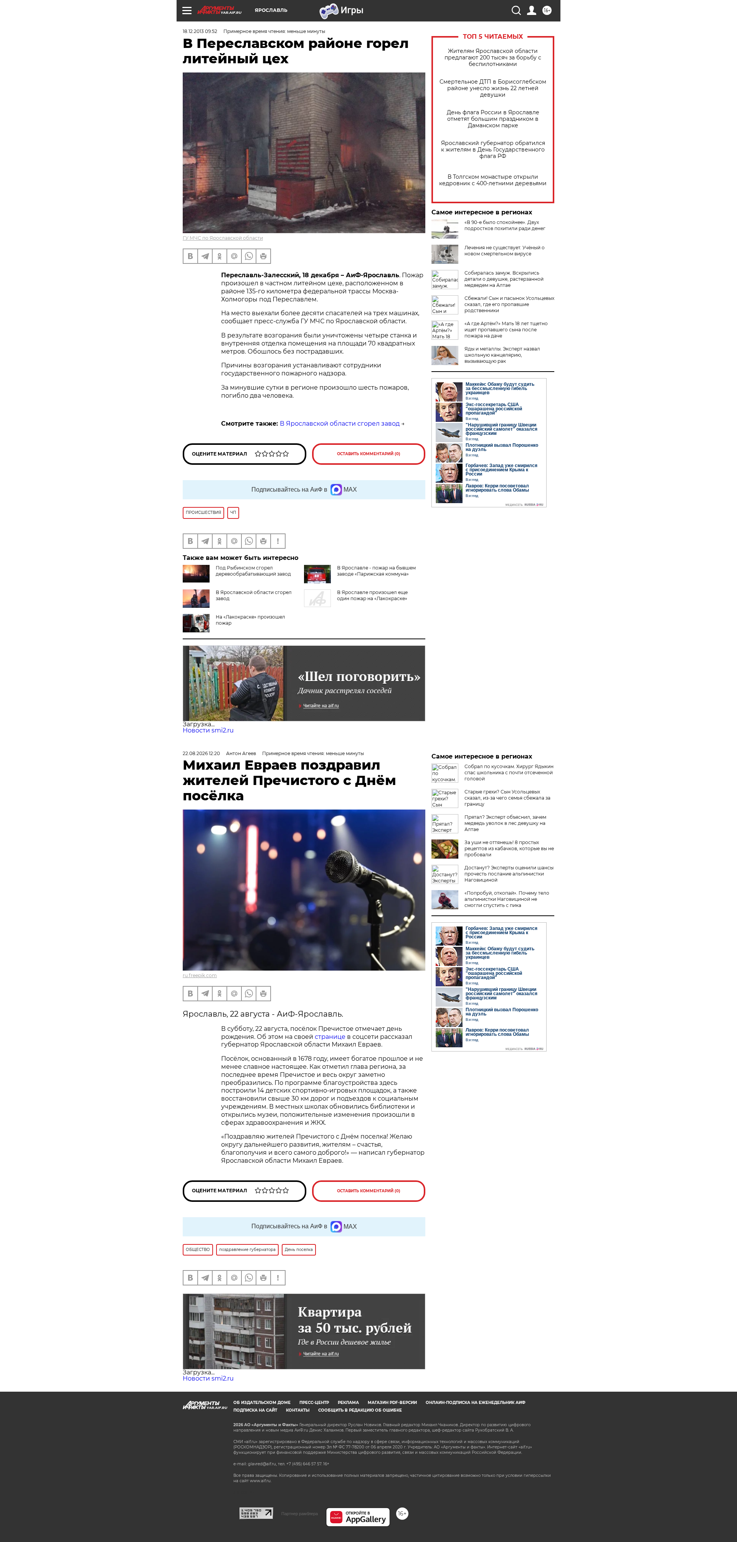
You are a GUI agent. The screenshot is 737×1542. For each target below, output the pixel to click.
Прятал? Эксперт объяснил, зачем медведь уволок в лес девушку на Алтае (505, 823)
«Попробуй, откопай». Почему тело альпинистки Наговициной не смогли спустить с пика (506, 899)
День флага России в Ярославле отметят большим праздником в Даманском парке (493, 119)
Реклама (348, 1402)
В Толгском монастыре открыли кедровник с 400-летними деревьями (493, 180)
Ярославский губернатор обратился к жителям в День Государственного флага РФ (493, 150)
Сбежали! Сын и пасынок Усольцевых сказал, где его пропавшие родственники (509, 304)
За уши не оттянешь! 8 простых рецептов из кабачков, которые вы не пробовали (509, 848)
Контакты (297, 1410)
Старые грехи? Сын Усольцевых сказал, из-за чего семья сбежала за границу (507, 798)
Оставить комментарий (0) (368, 453)
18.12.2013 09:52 (200, 31)
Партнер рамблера (299, 1513)
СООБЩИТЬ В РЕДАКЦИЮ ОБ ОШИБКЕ (360, 1410)
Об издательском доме (262, 1402)
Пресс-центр (314, 1402)
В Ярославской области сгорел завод (340, 423)
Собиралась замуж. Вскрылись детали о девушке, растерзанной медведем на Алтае (504, 279)
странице (330, 1036)
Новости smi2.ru (208, 730)
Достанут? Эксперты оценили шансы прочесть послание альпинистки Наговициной (509, 874)
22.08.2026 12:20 (201, 753)
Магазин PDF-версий (392, 1402)
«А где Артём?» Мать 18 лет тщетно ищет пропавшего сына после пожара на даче (506, 330)
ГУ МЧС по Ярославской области (223, 238)
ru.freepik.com (200, 975)
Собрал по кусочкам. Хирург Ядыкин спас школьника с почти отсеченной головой (509, 773)
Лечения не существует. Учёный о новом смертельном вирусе (504, 251)
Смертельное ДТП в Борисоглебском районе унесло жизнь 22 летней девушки (493, 88)
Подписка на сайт (255, 1410)
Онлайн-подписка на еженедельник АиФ (475, 1402)
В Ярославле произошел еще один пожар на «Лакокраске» (372, 595)
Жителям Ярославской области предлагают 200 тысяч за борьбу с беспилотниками (493, 57)
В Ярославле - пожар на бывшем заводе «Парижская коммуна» (376, 571)
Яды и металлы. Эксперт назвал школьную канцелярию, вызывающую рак (502, 355)
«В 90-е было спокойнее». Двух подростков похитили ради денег (504, 225)
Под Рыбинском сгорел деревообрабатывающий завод (253, 571)
